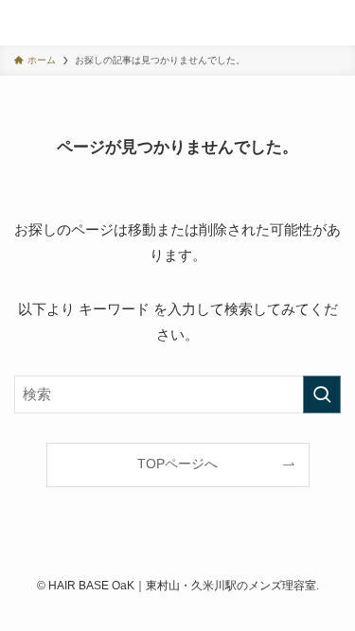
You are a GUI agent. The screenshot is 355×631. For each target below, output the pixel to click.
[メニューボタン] (332, 22)
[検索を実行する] (322, 394)
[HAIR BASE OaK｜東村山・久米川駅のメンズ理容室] (32, 22)
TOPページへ (177, 464)
